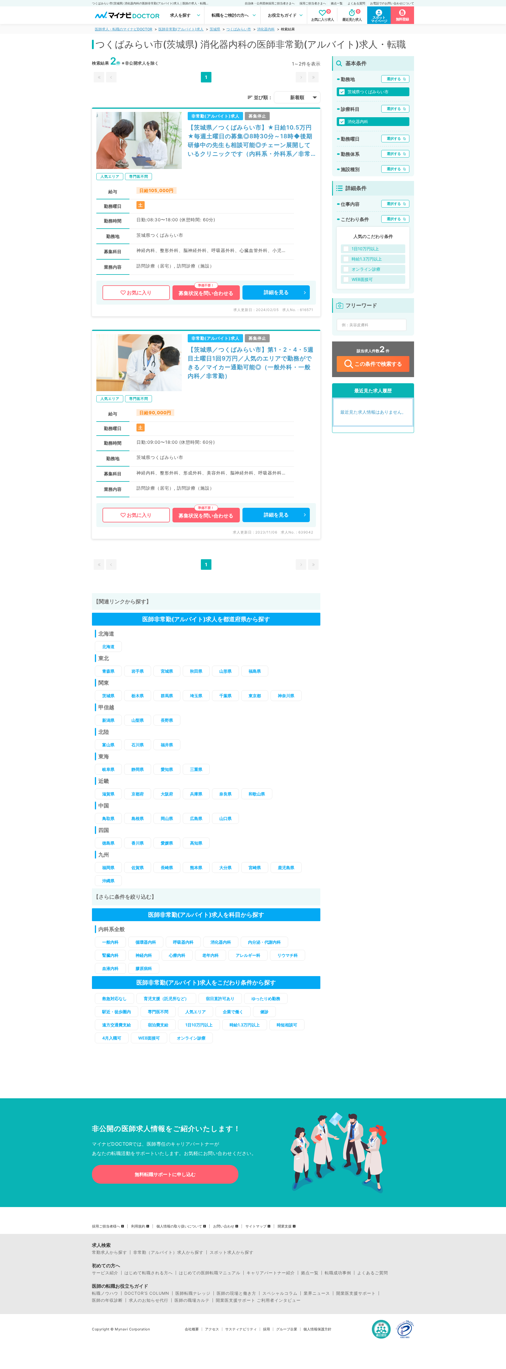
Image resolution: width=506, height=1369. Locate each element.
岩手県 (137, 671)
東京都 (255, 695)
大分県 (225, 867)
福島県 (255, 671)
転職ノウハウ (105, 1293)
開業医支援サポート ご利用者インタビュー (258, 1300)
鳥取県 (108, 818)
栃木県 (137, 695)
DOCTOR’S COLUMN (146, 1293)
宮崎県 (255, 867)
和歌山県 (257, 793)
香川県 (137, 842)
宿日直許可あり (220, 998)
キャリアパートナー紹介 (271, 1273)
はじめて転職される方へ (148, 1273)
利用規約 (138, 1226)
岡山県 (167, 818)
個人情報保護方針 (317, 1329)
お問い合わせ (223, 1226)
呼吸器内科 (183, 942)
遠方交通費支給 (116, 1024)
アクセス (212, 1329)
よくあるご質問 (372, 1273)
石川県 (137, 744)
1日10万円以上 (199, 1024)
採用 (266, 1329)
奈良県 (225, 793)
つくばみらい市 (238, 29)
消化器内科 (266, 29)
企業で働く (233, 1011)
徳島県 (108, 842)
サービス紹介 (105, 1273)
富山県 (108, 744)
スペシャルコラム (280, 1293)
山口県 (225, 818)
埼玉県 (196, 695)
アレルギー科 (248, 955)
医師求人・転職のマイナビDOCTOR (123, 29)
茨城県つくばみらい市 (368, 91)
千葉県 (225, 695)
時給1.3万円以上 (245, 1024)
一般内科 (110, 942)
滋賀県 (108, 793)
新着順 (297, 97)
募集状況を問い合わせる (206, 293)
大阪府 (167, 793)
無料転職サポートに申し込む (165, 1174)
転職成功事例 (338, 1273)
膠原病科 (144, 968)
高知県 (196, 842)
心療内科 (177, 955)
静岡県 (137, 769)
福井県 (167, 744)
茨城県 (215, 29)
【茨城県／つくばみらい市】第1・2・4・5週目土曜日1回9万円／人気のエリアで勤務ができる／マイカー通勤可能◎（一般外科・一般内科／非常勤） (251, 362)
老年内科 (210, 955)
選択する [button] (394, 79)
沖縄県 (108, 880)
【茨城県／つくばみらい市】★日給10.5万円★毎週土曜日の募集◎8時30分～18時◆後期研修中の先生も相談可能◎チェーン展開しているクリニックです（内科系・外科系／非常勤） (250, 141)
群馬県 (167, 695)
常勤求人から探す (109, 1252)
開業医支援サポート (356, 1293)
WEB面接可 (149, 1037)
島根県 (137, 818)
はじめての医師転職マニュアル (209, 1273)
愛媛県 (167, 842)
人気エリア (195, 1011)
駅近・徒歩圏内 (116, 1011)
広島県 (196, 818)
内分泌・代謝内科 (264, 942)
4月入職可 (111, 1037)
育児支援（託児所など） (166, 998)
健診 (264, 1011)
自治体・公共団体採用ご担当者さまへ (270, 3)
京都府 (137, 793)
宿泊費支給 (158, 1024)
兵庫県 (196, 793)
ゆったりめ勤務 (266, 998)
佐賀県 (137, 867)
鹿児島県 (286, 867)
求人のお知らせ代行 (148, 1300)
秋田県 (196, 671)
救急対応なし (114, 998)
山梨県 (137, 720)
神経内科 (144, 955)
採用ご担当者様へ (106, 1226)
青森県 (108, 671)
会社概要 (192, 1329)
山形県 (225, 671)
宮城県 (167, 671)
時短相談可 (287, 1024)
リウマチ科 (287, 955)
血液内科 (110, 968)
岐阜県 (108, 769)
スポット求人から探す (232, 1252)
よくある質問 (356, 3)
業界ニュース (317, 1293)
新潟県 (108, 720)
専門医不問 (158, 1011)
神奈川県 (286, 695)
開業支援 (285, 1226)
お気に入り (139, 293)
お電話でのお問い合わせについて (392, 3)
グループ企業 (286, 1329)
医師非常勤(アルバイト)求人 (181, 29)
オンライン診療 (191, 1037)
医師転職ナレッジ (193, 1293)
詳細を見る (276, 292)
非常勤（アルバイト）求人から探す (168, 1252)
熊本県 (196, 867)
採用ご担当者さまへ (313, 3)
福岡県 (108, 867)
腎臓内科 (110, 955)
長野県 (167, 720)
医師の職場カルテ (192, 1300)
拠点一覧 (337, 3)
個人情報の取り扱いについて (179, 1226)
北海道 (108, 646)
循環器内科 (146, 942)
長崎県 (167, 867)
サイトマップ (255, 1226)
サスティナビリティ (241, 1329)
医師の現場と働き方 (236, 1293)
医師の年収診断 (107, 1300)
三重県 (196, 769)
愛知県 (167, 769)
